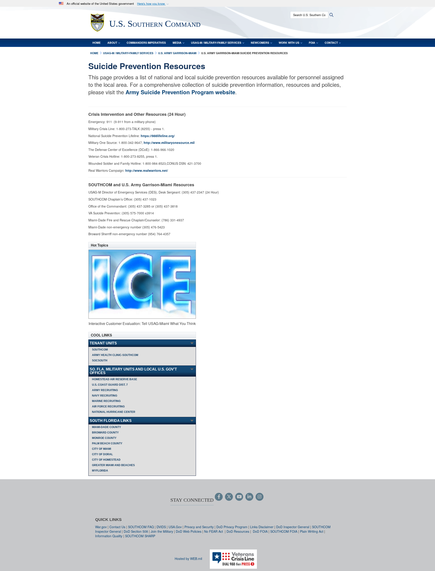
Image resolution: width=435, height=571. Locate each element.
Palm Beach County (107, 443)
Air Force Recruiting (108, 406)
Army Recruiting (105, 390)
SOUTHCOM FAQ (141, 527)
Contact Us (117, 527)
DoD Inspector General (292, 527)
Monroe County (104, 438)
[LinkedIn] (249, 497)
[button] (153, 3)
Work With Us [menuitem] (289, 43)
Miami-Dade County (106, 427)
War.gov (101, 527)
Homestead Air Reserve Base (114, 379)
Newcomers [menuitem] (260, 43)
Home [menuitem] (96, 43)
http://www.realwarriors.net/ (146, 170)
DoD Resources (238, 531)
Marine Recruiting (106, 401)
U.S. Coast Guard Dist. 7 (110, 384)
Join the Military (162, 531)
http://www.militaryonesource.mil (169, 142)
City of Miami (101, 448)
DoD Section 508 (136, 531)
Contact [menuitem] (331, 43)
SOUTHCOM (100, 349)
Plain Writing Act (311, 531)
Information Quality (108, 536)
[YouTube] (239, 497)
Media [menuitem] (177, 43)
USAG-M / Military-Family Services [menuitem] (216, 43)
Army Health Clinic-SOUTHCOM (115, 355)
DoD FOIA (260, 531)
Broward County (105, 432)
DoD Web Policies (188, 531)
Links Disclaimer (261, 527)
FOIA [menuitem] (312, 43)
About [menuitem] (112, 43)
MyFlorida (100, 470)
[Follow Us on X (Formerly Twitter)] (229, 497)
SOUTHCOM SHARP (140, 536)
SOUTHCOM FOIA (283, 531)
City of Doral (102, 454)
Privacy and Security (199, 527)
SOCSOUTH (99, 360)
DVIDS (161, 527)
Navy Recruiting (104, 395)
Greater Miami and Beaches (113, 465)
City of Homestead (106, 459)
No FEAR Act (214, 531)
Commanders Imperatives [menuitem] (146, 43)
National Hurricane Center (113, 412)
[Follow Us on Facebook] (219, 497)
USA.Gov (175, 527)
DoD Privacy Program (231, 527)
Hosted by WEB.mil (188, 558)
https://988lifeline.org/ (158, 135)
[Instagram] (259, 497)
